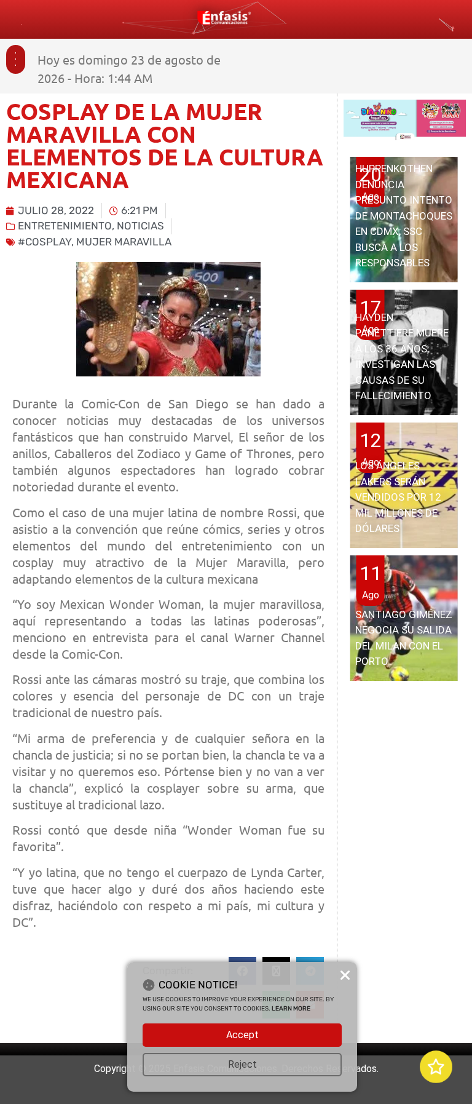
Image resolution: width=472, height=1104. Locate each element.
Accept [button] (242, 1035)
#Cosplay (44, 242)
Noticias (140, 226)
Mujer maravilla (123, 242)
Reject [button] (242, 1064)
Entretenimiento (65, 226)
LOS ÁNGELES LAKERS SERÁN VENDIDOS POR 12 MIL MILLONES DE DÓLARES (398, 496)
